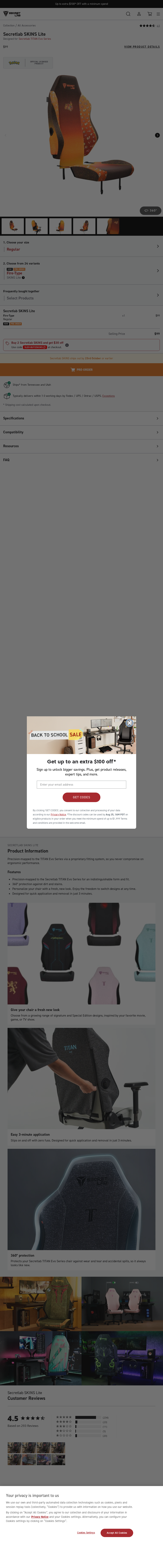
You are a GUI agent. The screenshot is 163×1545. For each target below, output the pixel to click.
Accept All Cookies (117, 1532)
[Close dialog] (129, 722)
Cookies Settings (86, 1532)
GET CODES (81, 797)
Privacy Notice (40, 1517)
